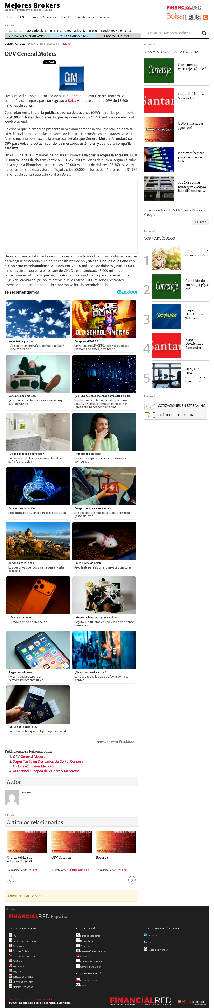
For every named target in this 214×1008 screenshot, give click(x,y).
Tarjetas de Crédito (22, 976)
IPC (14, 935)
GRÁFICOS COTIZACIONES (73, 36)
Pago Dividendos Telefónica (194, 314)
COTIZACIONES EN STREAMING (27, 36)
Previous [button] (10, 882)
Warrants (85, 956)
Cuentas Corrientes (22, 981)
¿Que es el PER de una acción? (196, 253)
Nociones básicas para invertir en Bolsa (191, 157)
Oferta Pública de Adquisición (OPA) (20, 859)
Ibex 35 (66, 17)
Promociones (50, 17)
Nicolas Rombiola (79, 869)
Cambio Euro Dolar (90, 966)
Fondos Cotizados (22, 951)
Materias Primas (88, 980)
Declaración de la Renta (93, 951)
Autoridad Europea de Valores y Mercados (46, 771)
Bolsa (72, 100)
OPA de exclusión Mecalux (33, 766)
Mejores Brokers (32, 5)
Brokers (33, 17)
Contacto (103, 17)
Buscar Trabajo (88, 940)
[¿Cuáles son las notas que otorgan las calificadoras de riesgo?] (159, 188)
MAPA (20, 17)
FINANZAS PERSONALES (118, 36)
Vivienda (85, 946)
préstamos (34, 284)
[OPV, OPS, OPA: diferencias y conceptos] (166, 375)
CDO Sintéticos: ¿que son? (190, 125)
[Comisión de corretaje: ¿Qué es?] (159, 70)
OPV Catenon (61, 857)
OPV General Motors (29, 756)
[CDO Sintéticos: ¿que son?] (159, 129)
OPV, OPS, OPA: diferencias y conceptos (195, 375)
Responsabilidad (44, 999)
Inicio (10, 17)
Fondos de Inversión (23, 955)
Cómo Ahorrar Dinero (91, 961)
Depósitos (18, 946)
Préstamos (18, 966)
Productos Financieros (24, 940)
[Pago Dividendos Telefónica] (166, 316)
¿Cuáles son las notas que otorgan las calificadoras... (192, 186)
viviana (66, 44)
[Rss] (205, 17)
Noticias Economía (90, 935)
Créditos (17, 961)
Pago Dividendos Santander (191, 96)
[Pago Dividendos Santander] (159, 100)
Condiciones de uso (20, 999)
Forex (83, 985)
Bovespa (102, 857)
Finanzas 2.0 (154, 935)
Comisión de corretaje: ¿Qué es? (192, 66)
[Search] (204, 32)
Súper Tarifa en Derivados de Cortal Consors (48, 761)
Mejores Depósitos (22, 986)
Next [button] (132, 882)
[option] (27, 852)
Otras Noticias (15, 44)
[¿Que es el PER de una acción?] (166, 257)
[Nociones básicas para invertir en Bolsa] (159, 159)
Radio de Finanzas (157, 949)
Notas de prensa (84, 17)
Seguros (16, 971)
